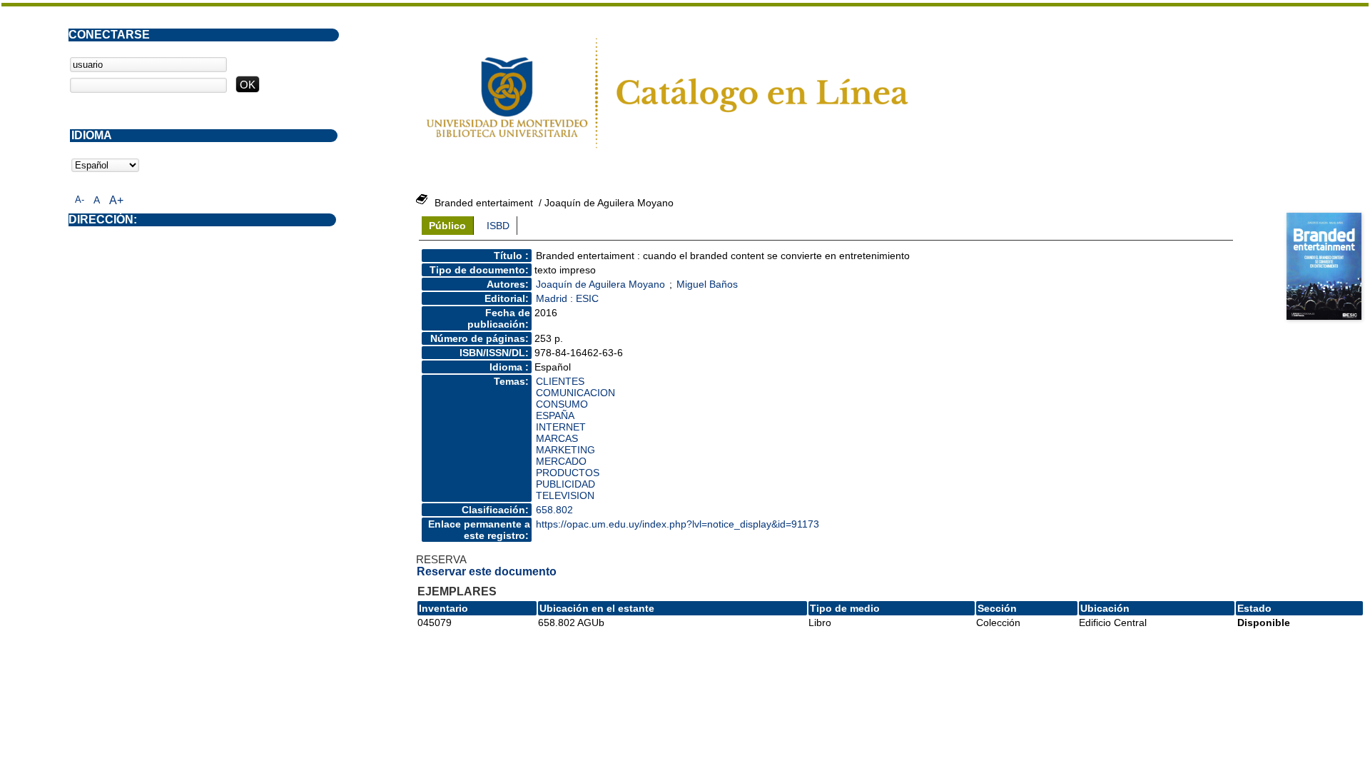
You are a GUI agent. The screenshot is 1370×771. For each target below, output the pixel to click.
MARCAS (557, 438)
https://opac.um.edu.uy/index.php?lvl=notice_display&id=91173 (677, 524)
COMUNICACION (575, 392)
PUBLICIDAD (565, 484)
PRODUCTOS (567, 472)
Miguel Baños (707, 284)
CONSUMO (562, 404)
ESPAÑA (555, 415)
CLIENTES (560, 381)
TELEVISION (565, 495)
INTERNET (561, 427)
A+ (116, 200)
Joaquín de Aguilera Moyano (600, 284)
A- (79, 199)
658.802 (554, 509)
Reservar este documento (487, 571)
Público (447, 225)
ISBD (498, 225)
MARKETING (565, 449)
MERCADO (561, 461)
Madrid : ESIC (567, 298)
